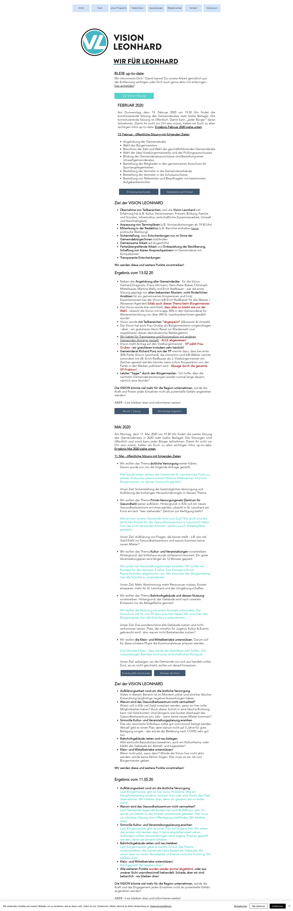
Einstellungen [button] (240, 906)
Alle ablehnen (258, 906)
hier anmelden (124, 85)
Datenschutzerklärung (161, 906)
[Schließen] (289, 906)
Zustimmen (277, 906)
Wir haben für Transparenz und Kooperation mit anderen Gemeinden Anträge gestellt (158, 338)
